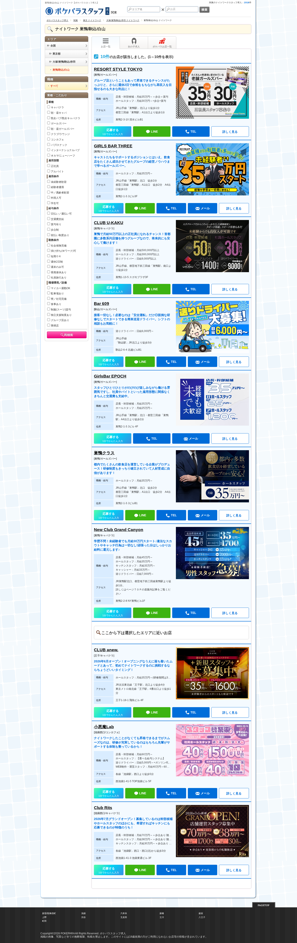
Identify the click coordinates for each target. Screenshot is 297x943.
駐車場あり (57, 293)
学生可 (55, 203)
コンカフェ (57, 139)
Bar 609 (101, 303)
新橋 (162, 913)
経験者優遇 (57, 187)
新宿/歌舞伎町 (49, 913)
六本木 (123, 913)
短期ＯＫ (56, 256)
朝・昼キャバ (59, 112)
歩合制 (55, 229)
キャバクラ (57, 107)
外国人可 (56, 197)
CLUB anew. (106, 650)
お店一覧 (105, 46)
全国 (53, 45)
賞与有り (56, 224)
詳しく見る (230, 131)
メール (205, 208)
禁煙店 (55, 325)
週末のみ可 (57, 266)
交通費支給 (57, 219)
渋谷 (83, 917)
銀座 (201, 913)
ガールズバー (59, 123)
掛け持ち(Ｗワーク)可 (63, 250)
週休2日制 (57, 261)
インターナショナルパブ (65, 150)
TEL (193, 131)
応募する (112, 131)
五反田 (123, 917)
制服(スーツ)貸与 (61, 309)
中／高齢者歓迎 (60, 192)
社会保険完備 (59, 245)
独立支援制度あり (61, 315)
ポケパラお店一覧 (162, 46)
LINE (154, 131)
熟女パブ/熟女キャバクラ (65, 118)
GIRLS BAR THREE (113, 146)
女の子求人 (134, 46)
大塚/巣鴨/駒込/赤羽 (64, 61)
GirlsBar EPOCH (110, 376)
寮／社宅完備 (59, 298)
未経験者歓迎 (59, 181)
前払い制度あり (60, 235)
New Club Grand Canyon (118, 529)
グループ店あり (60, 320)
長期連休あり (59, 272)
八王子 (202, 917)
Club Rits (103, 807)
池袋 (83, 913)
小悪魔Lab (104, 727)
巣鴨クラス (104, 453)
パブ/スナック (59, 145)
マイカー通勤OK (60, 288)
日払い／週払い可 (61, 213)
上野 (44, 917)
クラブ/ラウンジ (60, 134)
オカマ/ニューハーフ (63, 155)
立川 (162, 917)
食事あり (56, 304)
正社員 (55, 166)
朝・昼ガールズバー (62, 128)
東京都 (56, 53)
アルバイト (57, 171)
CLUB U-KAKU (108, 222)
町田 (44, 921)
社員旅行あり (59, 277)
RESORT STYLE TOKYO (118, 69)
